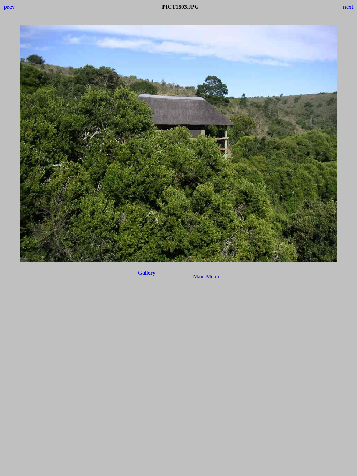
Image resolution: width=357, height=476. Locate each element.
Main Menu (206, 276)
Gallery (146, 273)
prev (9, 7)
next (348, 7)
